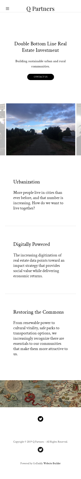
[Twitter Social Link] (40, 419)
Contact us (40, 77)
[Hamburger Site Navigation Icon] (9, 8)
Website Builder (52, 463)
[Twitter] (40, 450)
